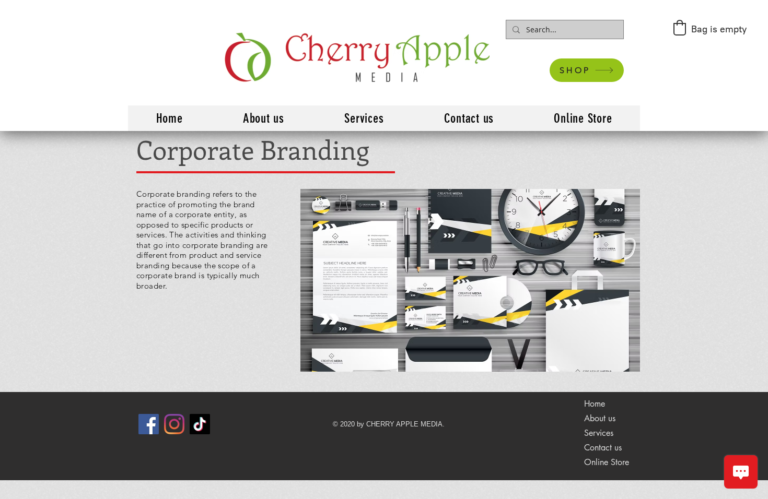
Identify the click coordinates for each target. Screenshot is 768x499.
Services (598, 432)
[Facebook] (148, 424)
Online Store (606, 462)
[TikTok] (200, 424)
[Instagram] (174, 424)
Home (594, 403)
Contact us (603, 447)
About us (599, 418)
